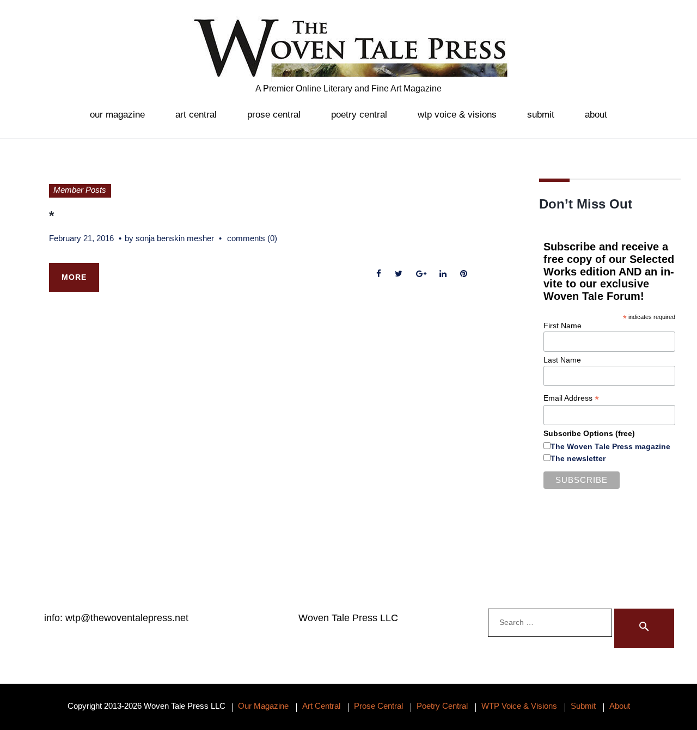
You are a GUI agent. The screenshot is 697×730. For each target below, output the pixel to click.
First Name (562, 325)
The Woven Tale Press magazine (610, 446)
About (596, 114)
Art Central (196, 114)
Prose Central (274, 114)
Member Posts (79, 189)
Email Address (571, 398)
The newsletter (578, 458)
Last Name (562, 359)
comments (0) (252, 238)
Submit (540, 114)
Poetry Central (359, 114)
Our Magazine (117, 114)
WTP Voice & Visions (457, 114)
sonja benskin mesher (175, 238)
